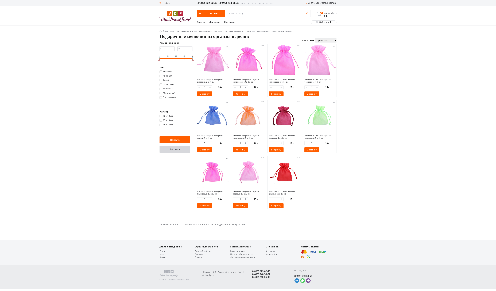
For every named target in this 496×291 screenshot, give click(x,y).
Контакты (229, 22)
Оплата (201, 22)
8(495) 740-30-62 (261, 274)
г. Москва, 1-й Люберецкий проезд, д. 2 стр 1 (223, 272)
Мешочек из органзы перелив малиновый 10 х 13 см (210, 192)
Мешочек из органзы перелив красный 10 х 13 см (282, 192)
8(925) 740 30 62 (303, 276)
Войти (311, 3)
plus (210, 87)
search (307, 13)
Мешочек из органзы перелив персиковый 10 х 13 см (246, 136)
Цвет (163, 67)
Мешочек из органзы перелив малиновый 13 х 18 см (246, 80)
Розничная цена (169, 43)
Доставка (214, 22)
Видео (162, 257)
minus (199, 87)
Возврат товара (237, 251)
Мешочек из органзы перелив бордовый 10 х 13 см (282, 136)
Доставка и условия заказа (242, 257)
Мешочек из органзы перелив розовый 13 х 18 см (210, 80)
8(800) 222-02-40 (207, 3)
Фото (162, 254)
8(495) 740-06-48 (229, 3)
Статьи (163, 251)
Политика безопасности (241, 254)
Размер (164, 111)
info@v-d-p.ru (208, 275)
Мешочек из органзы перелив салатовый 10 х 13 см (317, 136)
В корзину (205, 93)
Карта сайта (271, 254)
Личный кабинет (203, 251)
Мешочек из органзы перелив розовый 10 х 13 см (246, 192)
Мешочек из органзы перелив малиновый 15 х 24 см (282, 80)
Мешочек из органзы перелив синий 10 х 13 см (210, 136)
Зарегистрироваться (326, 3)
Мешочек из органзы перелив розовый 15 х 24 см (317, 80)
